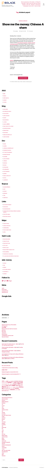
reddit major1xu (6, 97)
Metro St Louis (5, 247)
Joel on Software (6, 158)
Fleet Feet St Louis (6, 243)
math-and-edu (5, 436)
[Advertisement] (13, 305)
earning (3, 412)
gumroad (4, 191)
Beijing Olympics (5, 401)
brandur (4, 143)
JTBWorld (5, 160)
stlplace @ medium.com (7, 134)
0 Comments (31, 31)
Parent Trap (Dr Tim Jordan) (8, 126)
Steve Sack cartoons (7, 216)
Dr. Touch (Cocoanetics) (7, 152)
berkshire (12, 381)
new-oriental (6, 388)
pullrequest (5, 193)
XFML (7, 390)
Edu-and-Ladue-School (6, 415)
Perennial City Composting (8, 253)
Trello (4, 195)
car (2, 404)
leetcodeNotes (6, 119)
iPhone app (4, 427)
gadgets (3, 423)
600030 (11, 60)
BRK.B (6, 382)
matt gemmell (5, 167)
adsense (4, 263)
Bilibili (4, 93)
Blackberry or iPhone (10, 358)
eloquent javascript (6, 154)
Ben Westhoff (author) (7, 111)
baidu (9, 381)
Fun (2, 420)
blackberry (3, 382)
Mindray (21, 387)
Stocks (3, 446)
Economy (3, 413)
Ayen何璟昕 (24, 3)
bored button (5, 206)
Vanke (19, 389)
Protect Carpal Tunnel (7, 229)
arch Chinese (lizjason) (7, 204)
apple (7, 381)
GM (2, 385)
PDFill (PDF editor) (6, 214)
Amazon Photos (6, 223)
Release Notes (5, 130)
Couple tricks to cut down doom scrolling (10, 367)
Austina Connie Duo (6, 225)
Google (4, 385)
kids (2, 431)
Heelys (7, 385)
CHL (8, 384)
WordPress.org (5, 292)
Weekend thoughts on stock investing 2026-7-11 (11, 374)
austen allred (5, 109)
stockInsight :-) (6, 271)
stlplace (16, 31)
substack (4, 273)
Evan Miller (5, 156)
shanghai (17, 388)
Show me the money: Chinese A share (23, 26)
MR (3, 388)
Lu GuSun (5, 121)
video (3, 453)
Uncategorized (5, 451)
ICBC (22, 385)
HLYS (10, 385)
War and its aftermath (6, 365)
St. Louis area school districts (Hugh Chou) (11, 255)
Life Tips (3, 434)
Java (3, 430)
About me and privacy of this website (28, 1)
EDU (22, 384)
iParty (7, 355)
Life (2, 432)
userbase (4, 173)
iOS (2, 426)
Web (3, 454)
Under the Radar (6, 136)
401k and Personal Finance (7, 397)
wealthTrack (5, 197)
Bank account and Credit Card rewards (33, 3)
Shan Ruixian (5, 132)
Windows (3, 455)
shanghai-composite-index (6, 389)
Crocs (15, 384)
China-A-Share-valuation (22, 81)
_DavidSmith (5, 179)
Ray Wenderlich (6, 169)
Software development (6, 444)
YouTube (4, 102)
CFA (12, 382)
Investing (3, 424)
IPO (2, 428)
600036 (15, 81)
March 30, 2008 (23, 31)
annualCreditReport (6, 186)
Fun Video (4, 421)
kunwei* (4, 117)
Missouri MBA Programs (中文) (8, 249)
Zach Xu (4, 177)
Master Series (4, 435)
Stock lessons (37, 4)
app (5, 381)
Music (3, 438)
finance (3, 419)
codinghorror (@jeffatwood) (8, 148)
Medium (4, 95)
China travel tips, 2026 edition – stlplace (9, 347)
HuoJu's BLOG (5, 113)
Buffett (10, 382)
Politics (3, 439)
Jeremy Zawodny (6, 115)
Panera (11, 388)
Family (3, 416)
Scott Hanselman (6, 171)
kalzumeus (5, 162)
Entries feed (4, 289)
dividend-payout (29, 81)
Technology (4, 447)
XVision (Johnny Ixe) (7, 175)
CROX (19, 384)
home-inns (18, 385)
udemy (4, 231)
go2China (24, 4)
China (15, 382)
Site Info (3, 443)
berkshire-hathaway (18, 381)
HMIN (13, 385)
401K (3, 381)
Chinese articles (5, 409)
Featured (3, 417)
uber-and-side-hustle (6, 450)
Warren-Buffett (4, 390)
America (3, 400)
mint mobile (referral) (7, 269)
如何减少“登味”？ (5, 369)
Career (3, 405)
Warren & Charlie (37, 5)
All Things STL (37, 1)
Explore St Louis (6, 241)
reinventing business (7, 128)
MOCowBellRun (6, 251)
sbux (13, 388)
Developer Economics (7, 150)
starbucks (12, 389)
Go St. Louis (5, 245)
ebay (4, 265)
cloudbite (5, 145)
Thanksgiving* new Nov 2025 (28, 5)
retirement (33, 4)
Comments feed (5, 290)
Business (3, 403)
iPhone (4, 387)
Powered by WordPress (13, 467)
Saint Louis (4, 440)
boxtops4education (6, 208)
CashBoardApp (6, 227)
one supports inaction (22, 42)
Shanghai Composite (23, 20)
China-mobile (20, 382)
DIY (2, 411)
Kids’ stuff (28, 4)
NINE (9, 388)
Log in (3, 288)
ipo (7, 387)
